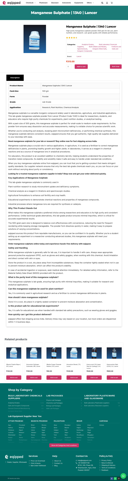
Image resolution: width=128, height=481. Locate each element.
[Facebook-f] (111, 478)
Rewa (43, 437)
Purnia (78, 432)
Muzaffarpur (80, 435)
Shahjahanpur (23, 440)
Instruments (66, 3)
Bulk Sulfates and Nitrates (97, 46)
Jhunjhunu (68, 437)
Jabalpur (33, 432)
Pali (55, 437)
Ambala (101, 425)
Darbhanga (80, 430)
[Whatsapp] (115, 478)
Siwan (89, 430)
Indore (33, 430)
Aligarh (21, 430)
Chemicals (29, 3)
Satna (32, 437)
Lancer (79, 56)
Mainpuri (21, 432)
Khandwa (44, 440)
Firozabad (22, 425)
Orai (20, 435)
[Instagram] (118, 478)
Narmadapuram (35, 440)
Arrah (89, 425)
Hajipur (79, 427)
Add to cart (81, 67)
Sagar (43, 430)
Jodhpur (56, 432)
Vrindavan (11, 430)
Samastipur (90, 437)
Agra (9, 425)
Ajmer (55, 427)
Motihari (79, 437)
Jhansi (21, 437)
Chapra (79, 440)
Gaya (78, 442)
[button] (102, 3)
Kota (66, 430)
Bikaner (67, 427)
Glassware (55, 3)
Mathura (21, 427)
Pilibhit (21, 442)
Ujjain (43, 432)
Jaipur (66, 432)
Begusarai (90, 427)
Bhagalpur (90, 435)
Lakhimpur (11, 442)
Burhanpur (34, 442)
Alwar (55, 425)
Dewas (33, 435)
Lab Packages (54, 396)
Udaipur (56, 430)
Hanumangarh (58, 440)
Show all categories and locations (64, 445)
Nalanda (89, 440)
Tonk (55, 435)
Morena (44, 425)
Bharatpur (67, 425)
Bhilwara (56, 442)
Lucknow (10, 432)
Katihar (79, 425)
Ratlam (44, 435)
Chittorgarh (68, 440)
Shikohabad (11, 435)
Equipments (78, 3)
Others (89, 3)
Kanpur (10, 437)
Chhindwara (45, 442)
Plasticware (43, 3)
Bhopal (44, 427)
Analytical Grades (88, 44)
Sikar (66, 435)
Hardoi (10, 440)
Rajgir (89, 432)
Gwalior (33, 427)
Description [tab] (15, 78)
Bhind (32, 425)
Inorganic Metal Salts (100, 49)
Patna (89, 442)
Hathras (10, 427)
